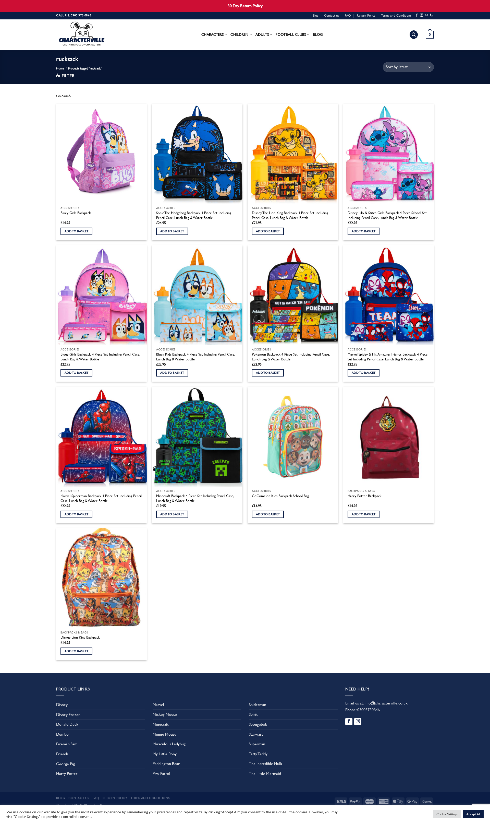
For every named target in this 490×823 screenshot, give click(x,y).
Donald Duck (67, 724)
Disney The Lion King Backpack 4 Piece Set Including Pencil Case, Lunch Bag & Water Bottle (290, 215)
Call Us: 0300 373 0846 (73, 15)
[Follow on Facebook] (416, 15)
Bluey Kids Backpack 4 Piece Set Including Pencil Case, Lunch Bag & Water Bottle (195, 356)
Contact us (331, 15)
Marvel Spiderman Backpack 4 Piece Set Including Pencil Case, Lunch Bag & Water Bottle (101, 498)
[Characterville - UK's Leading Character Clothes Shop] (81, 34)
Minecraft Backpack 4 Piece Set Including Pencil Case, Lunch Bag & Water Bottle (195, 498)
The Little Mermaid (265, 773)
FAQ (348, 15)
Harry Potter (66, 773)
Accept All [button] (473, 814)
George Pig (65, 763)
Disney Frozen (68, 714)
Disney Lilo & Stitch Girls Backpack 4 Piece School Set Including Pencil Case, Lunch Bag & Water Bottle (387, 215)
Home (60, 68)
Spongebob (258, 724)
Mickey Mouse (165, 714)
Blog (315, 15)
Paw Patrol (161, 773)
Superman (257, 744)
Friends (62, 753)
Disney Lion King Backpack (80, 637)
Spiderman (257, 704)
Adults (262, 34)
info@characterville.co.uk (386, 703)
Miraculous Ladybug (169, 744)
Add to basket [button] (77, 231)
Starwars (256, 734)
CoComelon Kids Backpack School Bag (280, 496)
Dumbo (62, 734)
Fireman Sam (66, 744)
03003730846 (368, 709)
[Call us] (431, 15)
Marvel (158, 704)
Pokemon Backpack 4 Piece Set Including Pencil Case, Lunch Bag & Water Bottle (290, 356)
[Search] (414, 34)
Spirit (253, 714)
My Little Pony (165, 753)
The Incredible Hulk (265, 763)
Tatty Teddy (258, 753)
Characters (212, 34)
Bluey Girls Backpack (75, 213)
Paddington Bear (166, 763)
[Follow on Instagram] (421, 15)
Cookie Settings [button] (447, 814)
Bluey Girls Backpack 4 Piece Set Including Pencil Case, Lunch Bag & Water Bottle (100, 356)
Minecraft (160, 724)
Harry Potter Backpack (365, 496)
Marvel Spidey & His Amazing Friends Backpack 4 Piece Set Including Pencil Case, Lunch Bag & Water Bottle (387, 356)
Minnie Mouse (164, 734)
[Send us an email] (426, 15)
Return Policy (366, 15)
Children (239, 34)
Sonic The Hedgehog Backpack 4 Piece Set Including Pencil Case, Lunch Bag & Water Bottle (193, 215)
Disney (62, 704)
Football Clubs (291, 34)
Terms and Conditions (396, 15)
